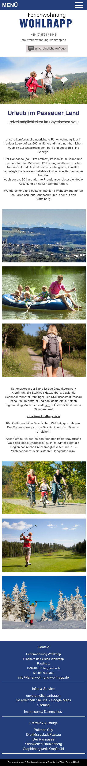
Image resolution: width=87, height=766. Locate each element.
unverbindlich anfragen (43, 695)
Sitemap (43, 705)
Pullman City (43, 730)
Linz (47, 405)
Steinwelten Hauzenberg (43, 744)
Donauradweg (22, 427)
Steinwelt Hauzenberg (46, 392)
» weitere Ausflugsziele (43, 416)
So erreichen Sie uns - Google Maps (43, 700)
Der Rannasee (43, 739)
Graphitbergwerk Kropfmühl (43, 749)
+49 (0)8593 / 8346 (43, 34)
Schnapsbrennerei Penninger (24, 396)
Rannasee (17, 158)
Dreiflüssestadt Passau (66, 396)
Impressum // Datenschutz (43, 712)
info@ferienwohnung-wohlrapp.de (43, 39)
